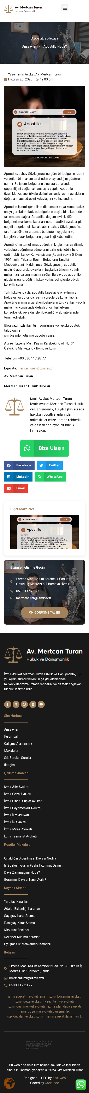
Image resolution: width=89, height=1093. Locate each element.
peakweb (59, 1078)
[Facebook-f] (7, 704)
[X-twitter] (16, 704)
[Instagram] (24, 704)
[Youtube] (41, 704)
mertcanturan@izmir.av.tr (35, 368)
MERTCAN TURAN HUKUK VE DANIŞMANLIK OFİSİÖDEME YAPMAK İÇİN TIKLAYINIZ (39, 1045)
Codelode (52, 1083)
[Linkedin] (32, 704)
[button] (64, 7)
